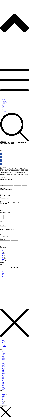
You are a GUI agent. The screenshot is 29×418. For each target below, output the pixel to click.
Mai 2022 (3, 370)
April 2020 (3, 383)
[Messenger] (14, 163)
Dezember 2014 (3, 388)
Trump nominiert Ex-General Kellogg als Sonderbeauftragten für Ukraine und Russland (13, 185)
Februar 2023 (3, 364)
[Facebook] (14, 153)
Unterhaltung (3, 99)
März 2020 (3, 384)
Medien (2, 107)
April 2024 (3, 355)
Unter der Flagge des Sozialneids (6, 195)
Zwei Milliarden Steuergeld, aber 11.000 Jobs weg (9, 240)
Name (1, 220)
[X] (14, 155)
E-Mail (1, 221)
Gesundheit (4, 346)
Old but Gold (3, 256)
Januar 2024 (3, 357)
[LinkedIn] (14, 157)
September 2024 (3, 352)
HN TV (4, 104)
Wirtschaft (3, 106)
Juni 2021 (3, 377)
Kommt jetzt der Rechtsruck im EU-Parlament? (9, 199)
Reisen (4, 344)
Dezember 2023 (3, 358)
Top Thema (4, 101)
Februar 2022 (3, 372)
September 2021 (3, 375)
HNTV (2, 272)
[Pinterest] (14, 156)
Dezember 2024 (3, 350)
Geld (2, 252)
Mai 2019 (3, 386)
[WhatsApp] (14, 160)
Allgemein (4, 109)
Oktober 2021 (3, 374)
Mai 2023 (3, 362)
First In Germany (5, 102)
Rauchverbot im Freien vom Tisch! (6, 189)
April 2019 (3, 387)
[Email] (14, 164)
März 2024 (3, 356)
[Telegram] (14, 159)
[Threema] (14, 162)
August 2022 (3, 368)
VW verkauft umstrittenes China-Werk (7, 229)
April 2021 (3, 378)
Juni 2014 (3, 389)
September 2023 (3, 360)
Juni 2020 (3, 382)
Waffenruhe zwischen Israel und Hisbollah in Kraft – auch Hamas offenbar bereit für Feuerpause (14, 203)
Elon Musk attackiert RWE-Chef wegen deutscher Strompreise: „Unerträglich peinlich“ (11, 236)
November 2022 (3, 366)
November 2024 (3, 351)
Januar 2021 (3, 380)
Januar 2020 (3, 385)
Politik (2, 105)
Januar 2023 (3, 365)
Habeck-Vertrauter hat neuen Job (6, 179)
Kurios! (4, 103)
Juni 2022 (3, 369)
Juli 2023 (3, 361)
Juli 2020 (3, 381)
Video (2, 402)
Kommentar (4, 111)
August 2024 (3, 353)
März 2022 (3, 371)
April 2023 (3, 363)
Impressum (3, 273)
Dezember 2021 (3, 373)
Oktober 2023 (3, 359)
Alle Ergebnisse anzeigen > (3, 406)
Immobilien (3, 253)
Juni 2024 (3, 354)
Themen (3, 100)
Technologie (3, 400)
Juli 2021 (3, 376)
